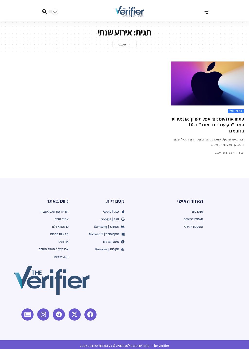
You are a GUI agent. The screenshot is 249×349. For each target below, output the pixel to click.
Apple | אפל (236, 111)
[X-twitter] (75, 314)
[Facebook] (90, 314)
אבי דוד (240, 152)
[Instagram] (43, 314)
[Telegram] (59, 314)
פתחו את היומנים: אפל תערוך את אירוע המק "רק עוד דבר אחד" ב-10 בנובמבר (208, 125)
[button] (204, 12)
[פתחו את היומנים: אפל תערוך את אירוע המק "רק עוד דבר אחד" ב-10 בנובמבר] (207, 83)
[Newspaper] (27, 314)
